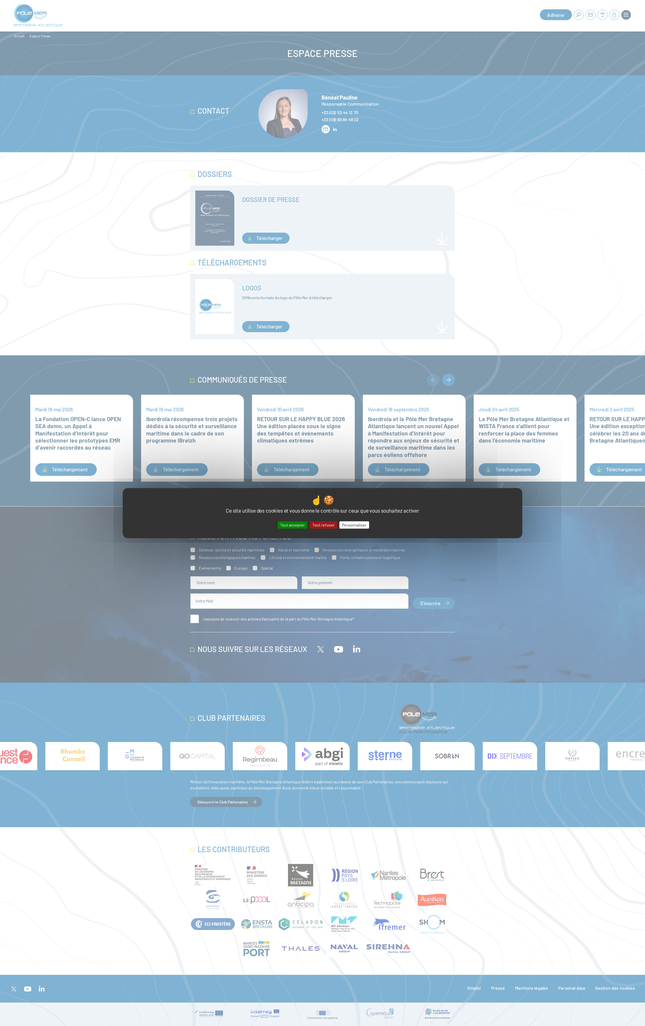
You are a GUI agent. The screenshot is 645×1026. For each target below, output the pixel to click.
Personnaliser (354, 524)
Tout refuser (323, 524)
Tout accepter (292, 524)
